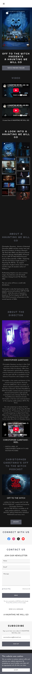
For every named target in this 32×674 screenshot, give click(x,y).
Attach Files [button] (7, 589)
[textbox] (16, 561)
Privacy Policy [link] (9, 602)
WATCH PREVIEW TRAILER (16, 68)
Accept (16, 669)
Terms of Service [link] (19, 602)
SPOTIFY (16, 522)
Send (16, 595)
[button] (4, 3)
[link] (8, 539)
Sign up (16, 644)
